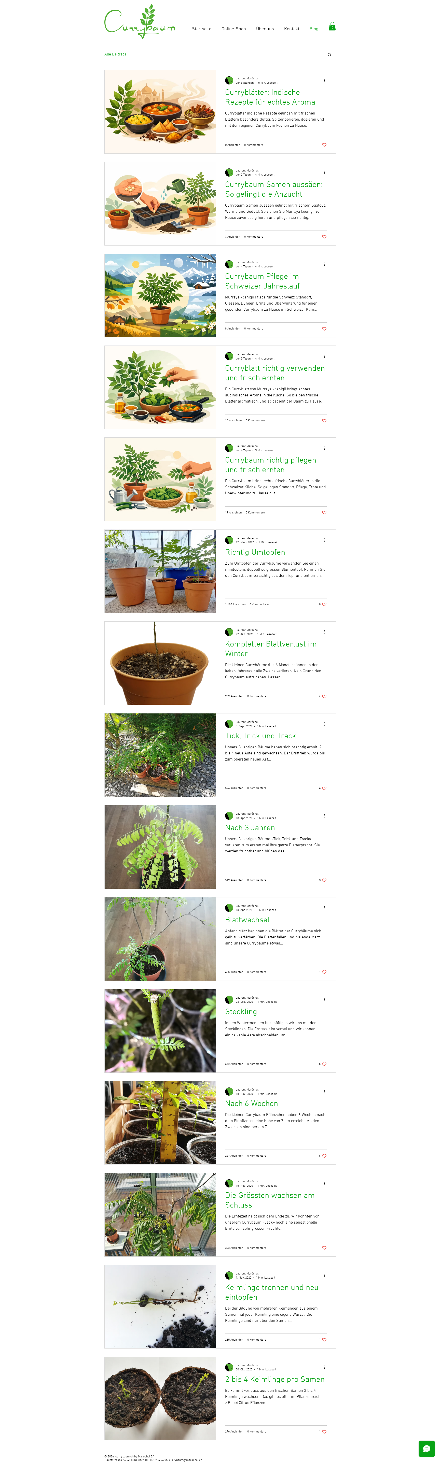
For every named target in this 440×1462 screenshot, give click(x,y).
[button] (332, 26)
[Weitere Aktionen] (326, 80)
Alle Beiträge (115, 54)
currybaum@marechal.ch (185, 1460)
